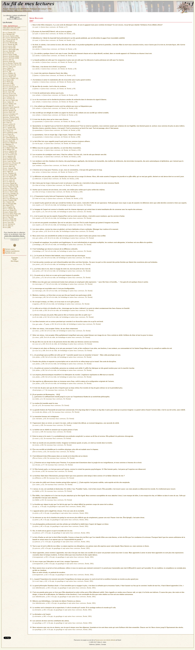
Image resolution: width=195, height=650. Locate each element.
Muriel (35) (9, 48)
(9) (11, 163)
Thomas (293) (11, 117)
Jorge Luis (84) (10, 170)
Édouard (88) (9, 203)
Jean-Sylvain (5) (10, 39)
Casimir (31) (10, 165)
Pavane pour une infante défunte (105, 640)
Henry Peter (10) (12, 214)
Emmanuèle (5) (11, 119)
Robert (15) (9, 158)
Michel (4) (8, 53)
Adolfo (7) (10, 139)
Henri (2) (9, 182)
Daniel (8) (9, 183)
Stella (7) (8, 68)
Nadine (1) (9, 146)
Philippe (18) (10, 195)
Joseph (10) (9, 127)
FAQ (49, 9)
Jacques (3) (9, 110)
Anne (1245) (10, 54)
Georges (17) (10, 114)
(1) (12, 65)
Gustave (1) (9, 98)
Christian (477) (9, 159)
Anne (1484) (11, 58)
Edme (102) (10, 192)
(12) (9, 129)
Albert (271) (8, 205)
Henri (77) (9, 176)
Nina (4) (9, 109)
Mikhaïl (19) (10, 185)
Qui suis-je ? (42, 9)
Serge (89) (9, 175)
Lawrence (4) (9, 156)
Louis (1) (9, 180)
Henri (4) (8, 171)
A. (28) (7, 71)
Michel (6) (9, 126)
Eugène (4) (9, 207)
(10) (9, 46)
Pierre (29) (10, 188)
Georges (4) (9, 75)
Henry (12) (9, 77)
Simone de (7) (10, 87)
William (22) (9, 149)
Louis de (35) (9, 161)
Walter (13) (9, 104)
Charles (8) (9, 209)
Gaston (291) (11, 36)
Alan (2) (8, 105)
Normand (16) (11, 38)
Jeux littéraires (8, 11)
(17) (10, 154)
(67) (9, 85)
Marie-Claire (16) (10, 148)
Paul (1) (7, 122)
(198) (8, 83)
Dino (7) (8, 226)
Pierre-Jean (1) (11, 107)
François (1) (8, 97)
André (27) (10, 210)
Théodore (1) (9, 173)
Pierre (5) (9, 136)
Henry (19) (9, 90)
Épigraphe (14, 258)
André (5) (9, 141)
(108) (7, 227)
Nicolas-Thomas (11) (12, 63)
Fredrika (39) (9, 200)
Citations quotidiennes (12, 251)
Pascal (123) (10, 215)
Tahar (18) (10, 100)
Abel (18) (9, 166)
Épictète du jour (10, 253)
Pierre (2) (8, 134)
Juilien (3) (8, 102)
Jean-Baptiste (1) (10, 137)
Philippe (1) (9, 153)
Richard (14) (8, 34)
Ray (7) (8, 197)
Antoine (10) (8, 202)
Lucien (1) (9, 124)
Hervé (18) (8, 80)
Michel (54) (10, 43)
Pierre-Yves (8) (10, 187)
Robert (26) (9, 212)
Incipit (15, 259)
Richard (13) (10, 198)
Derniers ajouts (10, 249)
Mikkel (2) (10, 143)
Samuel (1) (9, 224)
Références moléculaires (23, 11)
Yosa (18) (8, 222)
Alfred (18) (9, 178)
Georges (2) (10, 193)
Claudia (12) (9, 32)
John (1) (8, 60)
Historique (33, 9)
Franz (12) (9, 66)
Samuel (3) (9, 88)
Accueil (5, 9)
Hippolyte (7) (8, 144)
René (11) (8, 82)
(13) (9, 93)
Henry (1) (8, 131)
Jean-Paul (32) (10, 190)
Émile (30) (8, 121)
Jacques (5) (9, 168)
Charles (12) (10, 78)
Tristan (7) (9, 116)
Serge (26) (9, 219)
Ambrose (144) (10, 132)
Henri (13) (9, 112)
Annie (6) (9, 61)
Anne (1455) (11, 56)
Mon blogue (14, 261)
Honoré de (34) (10, 44)
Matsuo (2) (8, 70)
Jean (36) (8, 92)
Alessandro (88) (11, 49)
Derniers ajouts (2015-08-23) (19, 9)
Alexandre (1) (9, 41)
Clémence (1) (10, 95)
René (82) (9, 51)
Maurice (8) (10, 151)
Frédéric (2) (9, 73)
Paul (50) (8, 217)
